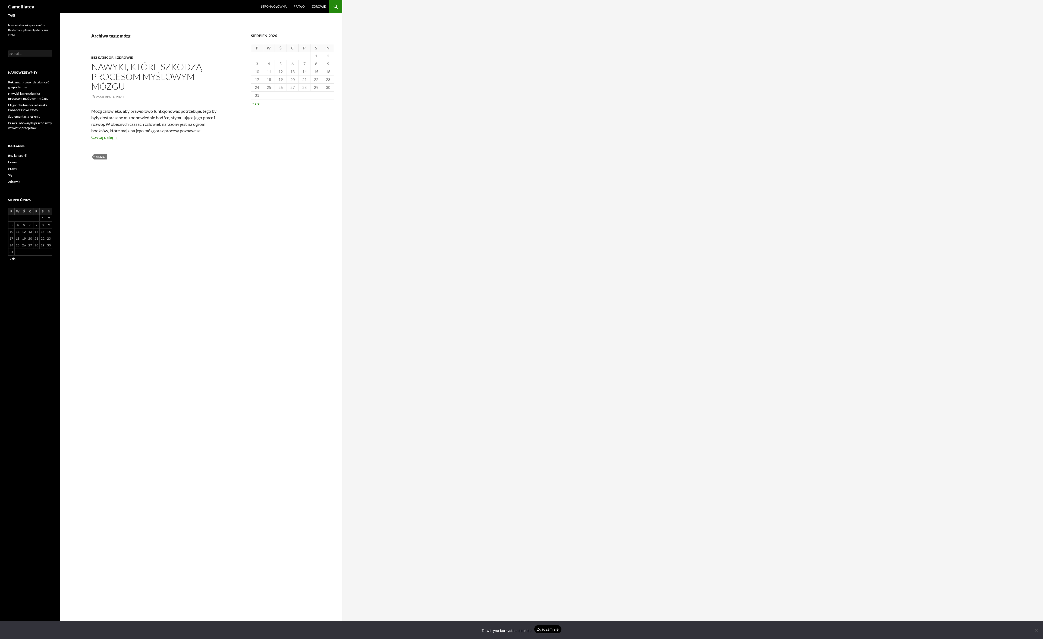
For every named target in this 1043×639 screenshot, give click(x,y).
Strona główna (274, 6)
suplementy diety (31, 30)
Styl (10, 175)
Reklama (14, 30)
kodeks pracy (29, 25)
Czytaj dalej (104, 137)
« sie (255, 103)
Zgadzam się (548, 629)
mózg (100, 156)
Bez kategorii (103, 57)
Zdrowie (319, 6)
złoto (11, 35)
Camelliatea (21, 7)
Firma (12, 162)
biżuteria (14, 25)
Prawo (299, 6)
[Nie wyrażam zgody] (1036, 630)
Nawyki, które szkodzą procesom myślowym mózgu (146, 76)
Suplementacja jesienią (24, 116)
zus (46, 30)
